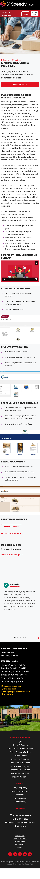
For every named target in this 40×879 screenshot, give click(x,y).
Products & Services (12, 60)
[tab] (14, 637)
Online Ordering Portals (13, 533)
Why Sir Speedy (20, 787)
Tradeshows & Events (20, 762)
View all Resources (11, 527)
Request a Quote (25, 13)
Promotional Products (20, 769)
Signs (20, 741)
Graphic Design (20, 755)
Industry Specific (20, 777)
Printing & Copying (20, 745)
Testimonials (20, 798)
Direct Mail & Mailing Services (20, 748)
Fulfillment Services (20, 773)
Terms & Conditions (20, 839)
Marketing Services (20, 759)
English (31, 5)
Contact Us (20, 808)
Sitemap (20, 847)
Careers (20, 795)
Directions (8, 694)
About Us (20, 783)
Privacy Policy (20, 836)
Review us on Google (11, 554)
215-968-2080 (6, 15)
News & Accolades (20, 791)
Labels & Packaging (20, 766)
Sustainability (20, 802)
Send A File (34, 13)
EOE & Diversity (20, 844)
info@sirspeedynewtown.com (17, 691)
